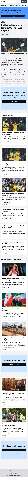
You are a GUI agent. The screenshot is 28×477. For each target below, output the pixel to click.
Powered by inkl (14, 473)
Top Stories (4, 5)
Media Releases (14, 471)
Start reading (14, 101)
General (24, 5)
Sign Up (24, 1)
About (17, 470)
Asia (3, 34)
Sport (3, 21)
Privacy (9, 470)
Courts (18, 5)
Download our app (19, 16)
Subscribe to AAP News (7, 16)
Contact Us (22, 470)
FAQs (13, 470)
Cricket (6, 34)
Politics (12, 5)
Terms (5, 470)
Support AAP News (14, 450)
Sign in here (18, 105)
